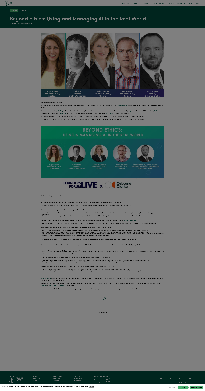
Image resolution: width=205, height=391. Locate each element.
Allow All (183, 387)
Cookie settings (171, 387)
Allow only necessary (196, 387)
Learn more (91, 386)
